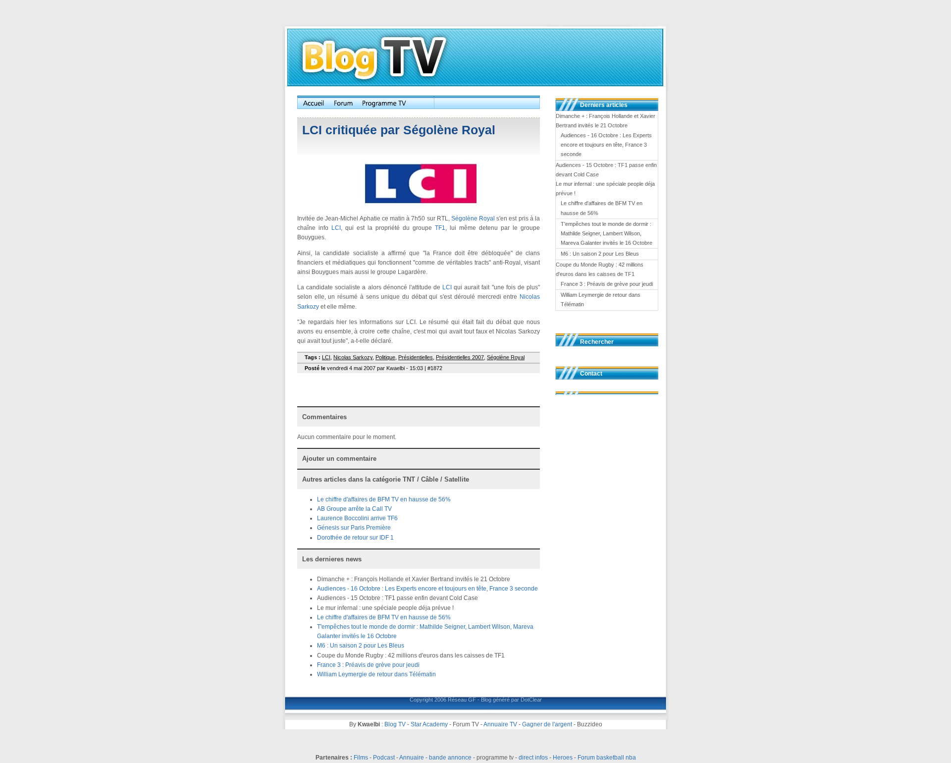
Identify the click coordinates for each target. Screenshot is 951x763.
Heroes (563, 757)
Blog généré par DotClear (511, 700)
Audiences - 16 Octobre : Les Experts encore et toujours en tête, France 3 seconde (427, 588)
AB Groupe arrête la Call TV (354, 508)
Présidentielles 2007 (460, 357)
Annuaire (411, 757)
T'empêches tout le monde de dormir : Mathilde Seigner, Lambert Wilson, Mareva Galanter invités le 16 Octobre (606, 233)
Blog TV (395, 724)
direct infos (533, 757)
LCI (336, 227)
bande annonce (450, 757)
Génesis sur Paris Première (354, 527)
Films (361, 757)
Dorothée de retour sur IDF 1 (355, 537)
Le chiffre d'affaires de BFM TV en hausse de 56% (384, 499)
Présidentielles (415, 357)
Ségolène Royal (473, 218)
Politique (385, 357)
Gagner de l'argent (547, 724)
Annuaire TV (500, 724)
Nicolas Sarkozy (352, 357)
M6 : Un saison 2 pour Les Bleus (360, 645)
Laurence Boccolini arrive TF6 (357, 518)
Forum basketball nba (607, 757)
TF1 (440, 227)
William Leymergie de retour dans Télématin (376, 674)
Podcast (384, 757)
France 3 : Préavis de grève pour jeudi (368, 664)
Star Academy (429, 724)
